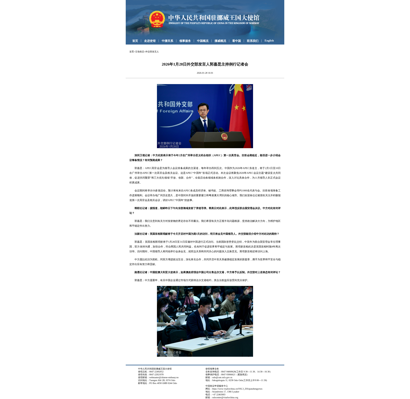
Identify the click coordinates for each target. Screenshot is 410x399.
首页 (135, 40)
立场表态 (139, 51)
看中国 (236, 40)
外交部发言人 (152, 51)
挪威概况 (220, 40)
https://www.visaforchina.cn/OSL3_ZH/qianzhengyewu (237, 389)
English (269, 40)
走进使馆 (150, 40)
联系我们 (252, 40)
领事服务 (185, 40)
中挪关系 (167, 40)
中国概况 (203, 40)
